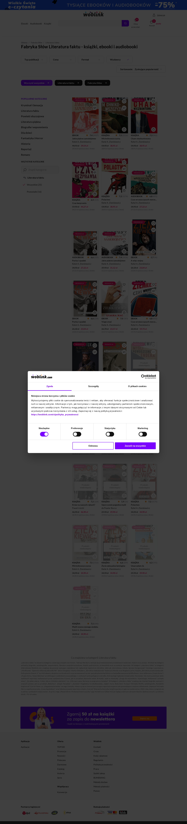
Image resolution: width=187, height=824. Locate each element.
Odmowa (93, 446)
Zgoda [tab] (49, 386)
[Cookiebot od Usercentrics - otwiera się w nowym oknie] (143, 376)
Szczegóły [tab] (93, 386)
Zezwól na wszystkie (135, 446)
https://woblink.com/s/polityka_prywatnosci (54, 414)
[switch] (77, 434)
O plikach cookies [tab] (137, 386)
